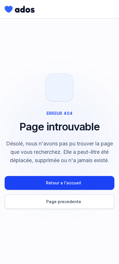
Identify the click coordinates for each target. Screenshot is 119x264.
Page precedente (63, 201)
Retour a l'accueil (63, 182)
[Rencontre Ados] (20, 9)
